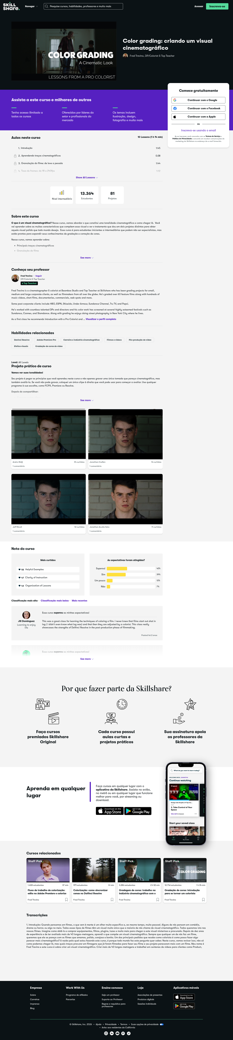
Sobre (33, 995)
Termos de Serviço (213, 136)
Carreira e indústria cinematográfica (81, 340)
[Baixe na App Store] (109, 811)
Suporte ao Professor (112, 999)
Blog (32, 1008)
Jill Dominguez (26, 621)
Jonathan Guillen (97, 462)
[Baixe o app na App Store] (188, 997)
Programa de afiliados (77, 995)
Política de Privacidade (182, 139)
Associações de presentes (150, 995)
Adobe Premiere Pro (46, 340)
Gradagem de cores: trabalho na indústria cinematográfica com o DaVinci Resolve (137, 893)
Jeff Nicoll (17, 527)
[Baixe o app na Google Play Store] (188, 1006)
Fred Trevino (31, 276)
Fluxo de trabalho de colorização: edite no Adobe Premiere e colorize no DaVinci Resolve (47, 893)
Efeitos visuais (21, 346)
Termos (123, 1024)
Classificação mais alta (24, 600)
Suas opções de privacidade (145, 1024)
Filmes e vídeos (114, 340)
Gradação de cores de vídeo (49, 346)
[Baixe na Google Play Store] (138, 811)
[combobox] (83, 6)
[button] (37, 6)
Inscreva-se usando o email (198, 130)
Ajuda (98, 1024)
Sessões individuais (147, 1004)
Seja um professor (111, 995)
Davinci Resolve (21, 340)
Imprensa (34, 1004)
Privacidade (110, 1024)
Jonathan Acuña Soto (99, 527)
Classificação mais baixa (54, 600)
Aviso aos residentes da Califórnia (118, 1027)
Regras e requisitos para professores (113, 1005)
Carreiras (34, 999)
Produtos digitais (146, 999)
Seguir (39, 276)
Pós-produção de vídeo (140, 340)
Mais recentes (79, 600)
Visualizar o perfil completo (101, 319)
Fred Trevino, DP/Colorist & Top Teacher (152, 55)
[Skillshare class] (48, 870)
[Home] (11, 6)
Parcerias (70, 999)
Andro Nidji (18, 462)
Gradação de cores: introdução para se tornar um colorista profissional (182, 893)
